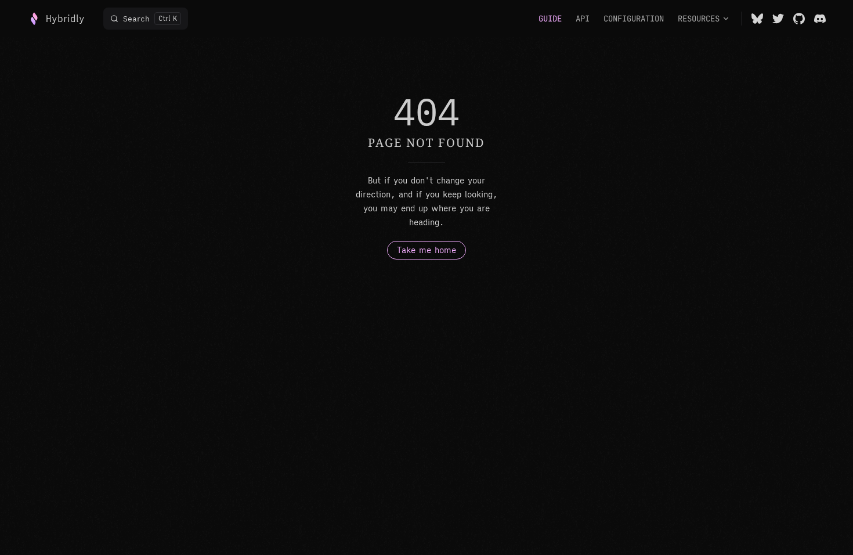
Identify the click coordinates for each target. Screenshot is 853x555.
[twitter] (778, 18)
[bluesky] (757, 18)
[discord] (819, 18)
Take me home (426, 250)
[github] (799, 18)
